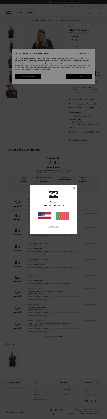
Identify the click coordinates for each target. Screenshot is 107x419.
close (74, 188)
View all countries (53, 227)
